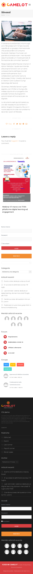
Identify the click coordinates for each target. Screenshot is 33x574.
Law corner (8, 445)
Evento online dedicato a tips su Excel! (17, 281)
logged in (15, 141)
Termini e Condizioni (16, 567)
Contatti (20, 564)
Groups (4, 360)
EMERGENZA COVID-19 (15, 342)
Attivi (12, 364)
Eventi (6, 441)
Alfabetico (8, 369)
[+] (16, 180)
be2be (11, 571)
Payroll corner (9, 448)
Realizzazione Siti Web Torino (22, 571)
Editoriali (7, 437)
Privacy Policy (27, 564)
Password (4, 235)
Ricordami (5, 243)
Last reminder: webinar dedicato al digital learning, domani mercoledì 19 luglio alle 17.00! (15, 293)
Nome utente (5, 227)
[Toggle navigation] (30, 4)
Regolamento (13, 336)
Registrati (16, 256)
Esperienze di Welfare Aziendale (19, 374)
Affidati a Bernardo (14, 347)
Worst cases (8, 452)
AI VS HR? (11, 353)
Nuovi (6, 364)
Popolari (20, 364)
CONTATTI (4, 427)
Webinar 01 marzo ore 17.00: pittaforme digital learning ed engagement (15, 209)
